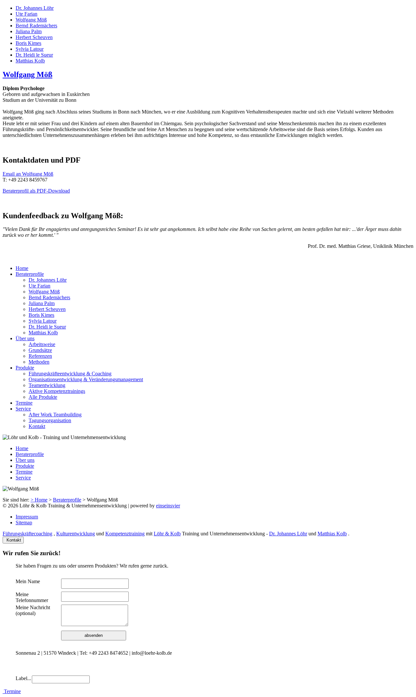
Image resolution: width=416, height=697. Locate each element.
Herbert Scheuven (34, 37)
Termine (24, 403)
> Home (39, 500)
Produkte (25, 367)
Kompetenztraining (125, 533)
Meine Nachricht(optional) (33, 610)
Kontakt (37, 426)
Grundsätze (40, 350)
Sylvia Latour (30, 49)
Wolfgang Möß (31, 19)
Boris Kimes (28, 43)
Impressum (27, 516)
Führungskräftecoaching (27, 533)
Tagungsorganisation (50, 420)
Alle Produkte (43, 397)
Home (22, 268)
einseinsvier (168, 505)
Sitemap (24, 522)
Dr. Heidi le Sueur (34, 55)
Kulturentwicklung (75, 533)
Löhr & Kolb (167, 533)
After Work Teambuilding (55, 414)
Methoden (39, 362)
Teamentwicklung (47, 385)
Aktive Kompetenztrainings (57, 391)
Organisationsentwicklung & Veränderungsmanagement (86, 379)
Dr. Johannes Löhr (35, 8)
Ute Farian (26, 14)
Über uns (25, 338)
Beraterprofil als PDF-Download (36, 191)
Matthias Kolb (30, 60)
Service (23, 408)
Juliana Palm (29, 31)
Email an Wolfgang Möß (28, 174)
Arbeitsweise (42, 344)
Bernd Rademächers (36, 25)
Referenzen (40, 356)
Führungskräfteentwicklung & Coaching (70, 373)
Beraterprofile (30, 274)
